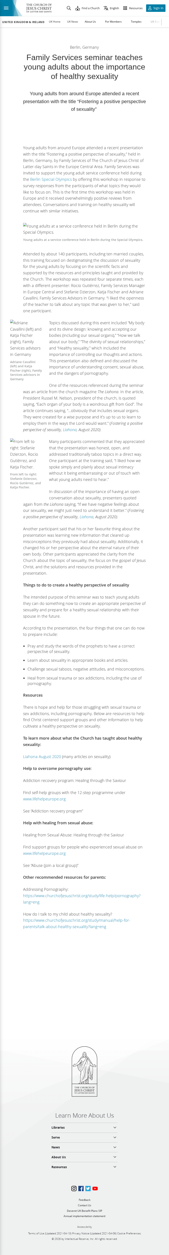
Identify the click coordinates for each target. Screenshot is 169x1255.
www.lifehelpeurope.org (44, 798)
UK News (72, 21)
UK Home (55, 21)
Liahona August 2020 (42, 756)
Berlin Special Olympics (51, 179)
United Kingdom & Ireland (23, 22)
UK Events (157, 21)
